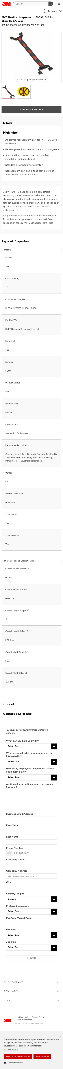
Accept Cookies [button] (42, 1056)
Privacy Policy (38, 1017)
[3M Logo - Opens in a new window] (6, 4)
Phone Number (14, 848)
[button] (14, 1062)
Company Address (16, 871)
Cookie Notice (11, 1049)
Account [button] (52, 11)
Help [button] (7, 1000)
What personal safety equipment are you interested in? (29, 755)
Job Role (11, 942)
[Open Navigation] (59, 4)
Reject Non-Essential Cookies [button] (18, 1056)
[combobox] (9, 853)
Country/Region (15, 894)
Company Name (15, 859)
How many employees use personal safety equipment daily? (30, 770)
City (8, 882)
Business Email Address (19, 814)
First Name (12, 825)
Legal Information (22, 1017)
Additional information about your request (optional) (30, 786)
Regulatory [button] (12, 991)
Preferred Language (17, 906)
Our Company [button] (13, 982)
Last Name (12, 837)
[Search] (50, 4)
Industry (11, 930)
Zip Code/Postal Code (18, 918)
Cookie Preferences (23, 1020)
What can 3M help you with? (22, 741)
